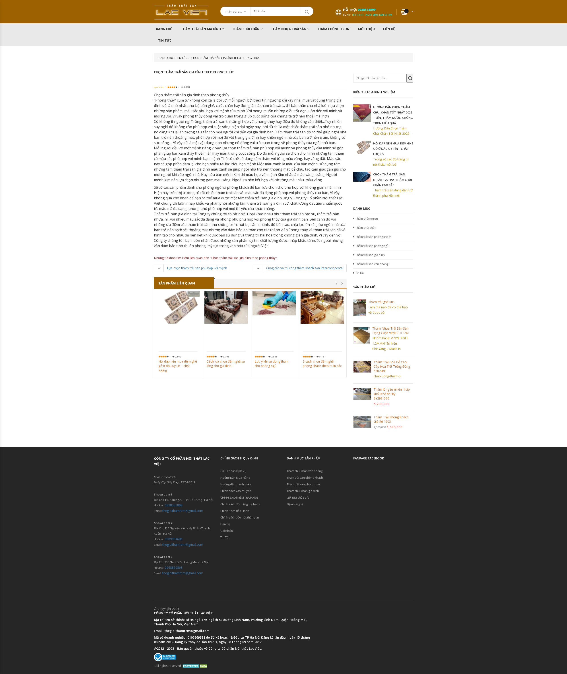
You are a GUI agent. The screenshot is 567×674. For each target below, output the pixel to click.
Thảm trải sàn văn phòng (371, 264)
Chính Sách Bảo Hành (234, 511)
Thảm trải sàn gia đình (201, 29)
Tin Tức (164, 40)
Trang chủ (163, 29)
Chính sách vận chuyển (235, 491)
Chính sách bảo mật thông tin (239, 517)
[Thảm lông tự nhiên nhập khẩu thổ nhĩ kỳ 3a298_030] (362, 394)
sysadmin (158, 87)
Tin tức (359, 273)
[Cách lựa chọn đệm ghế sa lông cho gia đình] (226, 307)
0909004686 (174, 539)
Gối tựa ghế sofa (298, 497)
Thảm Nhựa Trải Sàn (288, 29)
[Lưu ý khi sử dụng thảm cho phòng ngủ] (274, 303)
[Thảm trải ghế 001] (359, 307)
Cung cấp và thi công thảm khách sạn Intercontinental (304, 268)
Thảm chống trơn (366, 219)
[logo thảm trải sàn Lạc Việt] (181, 12)
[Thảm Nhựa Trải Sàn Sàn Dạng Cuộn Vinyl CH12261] (361, 335)
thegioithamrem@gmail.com (372, 15)
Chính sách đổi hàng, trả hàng (240, 504)
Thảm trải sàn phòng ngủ (371, 246)
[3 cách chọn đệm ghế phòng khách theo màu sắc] (322, 307)
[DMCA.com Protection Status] (195, 666)
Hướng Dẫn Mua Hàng (235, 478)
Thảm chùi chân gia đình (303, 491)
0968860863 (174, 567)
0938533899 (366, 10)
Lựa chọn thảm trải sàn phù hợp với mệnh (197, 268)
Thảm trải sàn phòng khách (373, 237)
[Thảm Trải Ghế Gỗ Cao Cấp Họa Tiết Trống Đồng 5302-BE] (362, 367)
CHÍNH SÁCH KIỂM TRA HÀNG (239, 497)
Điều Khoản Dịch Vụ (233, 471)
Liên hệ (389, 29)
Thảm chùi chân (246, 29)
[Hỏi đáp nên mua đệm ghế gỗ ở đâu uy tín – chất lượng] (178, 307)
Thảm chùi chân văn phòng (304, 471)
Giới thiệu (366, 29)
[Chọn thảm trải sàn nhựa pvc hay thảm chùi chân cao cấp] (362, 177)
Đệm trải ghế (295, 504)
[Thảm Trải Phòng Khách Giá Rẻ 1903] (362, 422)
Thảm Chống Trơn (334, 29)
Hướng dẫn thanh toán (235, 484)
